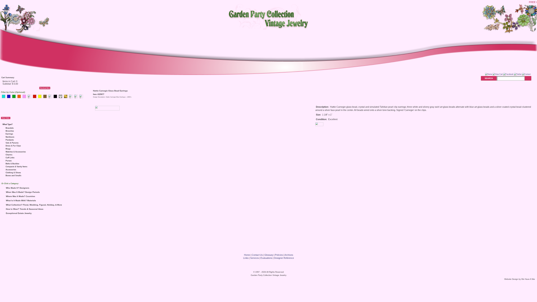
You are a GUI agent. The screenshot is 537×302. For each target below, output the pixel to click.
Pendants (10, 140)
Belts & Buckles (12, 164)
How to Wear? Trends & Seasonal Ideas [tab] (24, 209)
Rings (8, 149)
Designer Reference (284, 258)
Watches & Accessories (16, 152)
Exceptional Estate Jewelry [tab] (19, 213)
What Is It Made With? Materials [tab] (21, 200)
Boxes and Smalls (13, 175)
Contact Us (257, 255)
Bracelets (10, 128)
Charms (9, 155)
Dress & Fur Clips (13, 146)
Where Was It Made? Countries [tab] (20, 196)
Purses (9, 161)
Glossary (268, 255)
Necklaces (10, 137)
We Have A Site (528, 279)
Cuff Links (10, 158)
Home (247, 255)
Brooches (10, 131)
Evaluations (266, 258)
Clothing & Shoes (13, 173)
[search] (528, 78)
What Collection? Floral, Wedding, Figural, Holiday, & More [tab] (34, 205)
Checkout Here (45, 88)
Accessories (11, 170)
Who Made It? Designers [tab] (17, 188)
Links (246, 258)
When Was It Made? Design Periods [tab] (23, 192)
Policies (279, 255)
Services (254, 258)
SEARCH (486, 78)
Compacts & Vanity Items (16, 167)
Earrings (9, 134)
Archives (288, 255)
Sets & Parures (12, 143)
